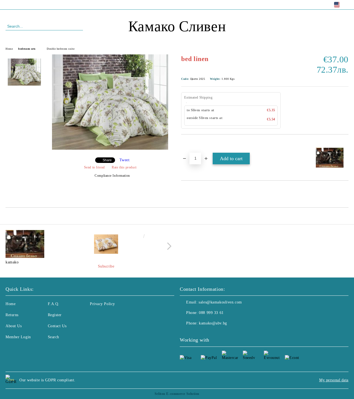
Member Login (18, 337)
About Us (14, 326)
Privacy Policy (102, 304)
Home (9, 48)
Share (107, 160)
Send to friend (94, 167)
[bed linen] (110, 148)
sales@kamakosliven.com (220, 302)
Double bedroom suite (60, 48)
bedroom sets (27, 48)
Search (53, 337)
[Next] (167, 246)
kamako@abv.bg (213, 323)
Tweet (124, 160)
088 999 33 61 (50, 4)
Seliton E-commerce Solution (177, 394)
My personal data (333, 380)
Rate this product (124, 167)
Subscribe (106, 266)
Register (55, 315)
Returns (12, 315)
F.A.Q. (53, 304)
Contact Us (57, 326)
